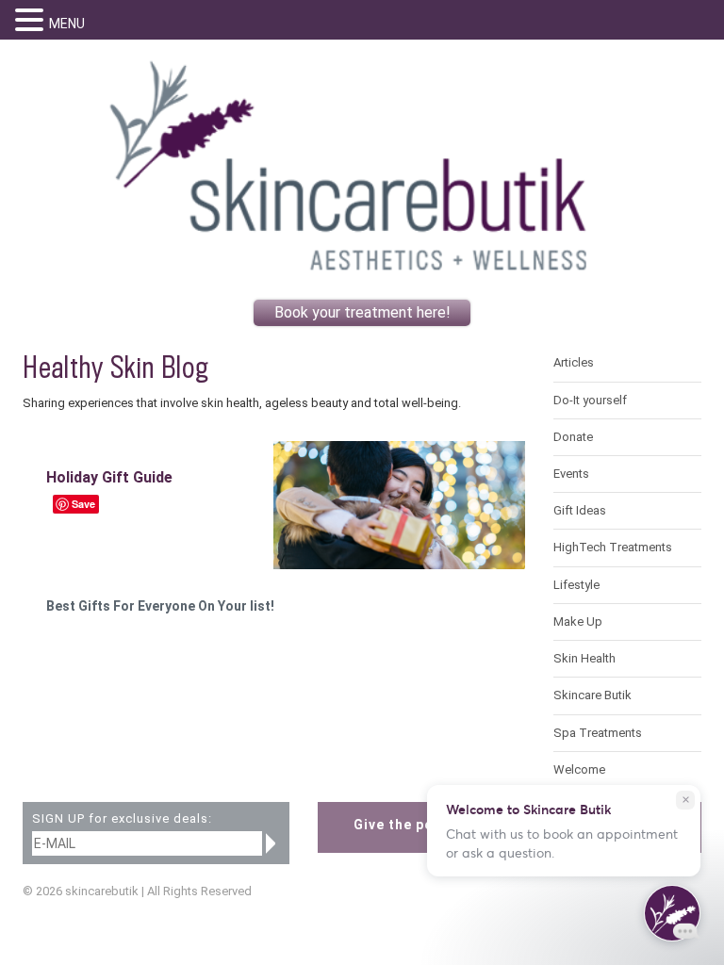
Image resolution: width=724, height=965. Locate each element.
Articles (573, 362)
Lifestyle (576, 585)
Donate (573, 437)
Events (571, 473)
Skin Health (584, 658)
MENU (67, 23)
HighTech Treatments (612, 547)
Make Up (577, 621)
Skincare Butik (592, 695)
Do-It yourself (590, 400)
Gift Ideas (579, 510)
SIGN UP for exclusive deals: (122, 819)
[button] (32, 20)
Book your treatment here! (362, 312)
